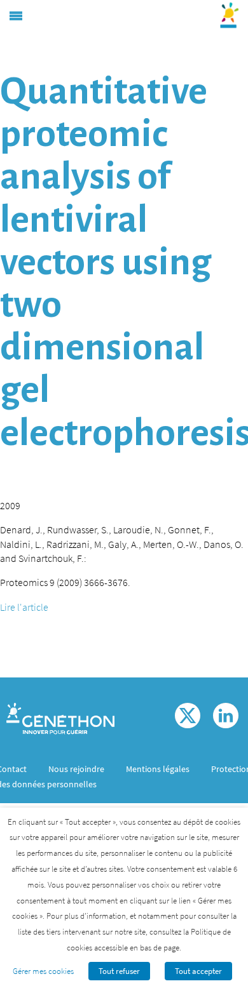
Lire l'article (24, 607)
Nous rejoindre (76, 769)
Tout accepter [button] (198, 971)
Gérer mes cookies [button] (43, 971)
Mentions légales (157, 769)
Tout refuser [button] (119, 971)
